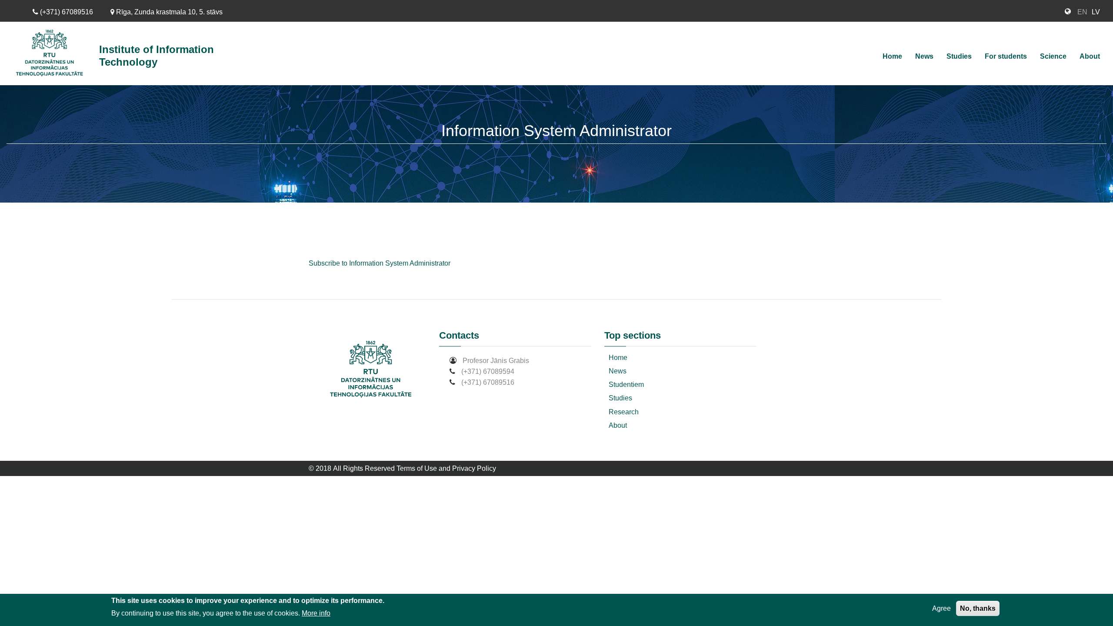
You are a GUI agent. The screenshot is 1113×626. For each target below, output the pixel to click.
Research (624, 412)
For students (1006, 56)
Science (1053, 56)
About (1090, 56)
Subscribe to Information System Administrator (379, 263)
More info (316, 613)
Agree (941, 608)
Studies (959, 56)
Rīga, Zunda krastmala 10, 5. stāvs (168, 12)
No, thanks (978, 608)
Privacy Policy (474, 468)
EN (1082, 12)
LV (1096, 12)
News (924, 56)
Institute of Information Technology (156, 55)
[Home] (53, 53)
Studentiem (626, 384)
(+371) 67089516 (65, 12)
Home (892, 56)
